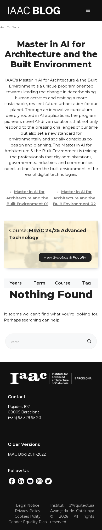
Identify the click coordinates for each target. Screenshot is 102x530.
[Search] (89, 341)
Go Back (13, 27)
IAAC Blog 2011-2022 (27, 454)
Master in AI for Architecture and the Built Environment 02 (74, 197)
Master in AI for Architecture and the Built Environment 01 (27, 197)
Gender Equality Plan (27, 522)
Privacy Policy (27, 511)
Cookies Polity (28, 516)
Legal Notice (27, 505)
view (65, 257)
